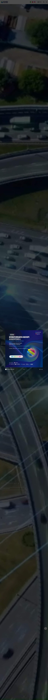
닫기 (40, 369)
